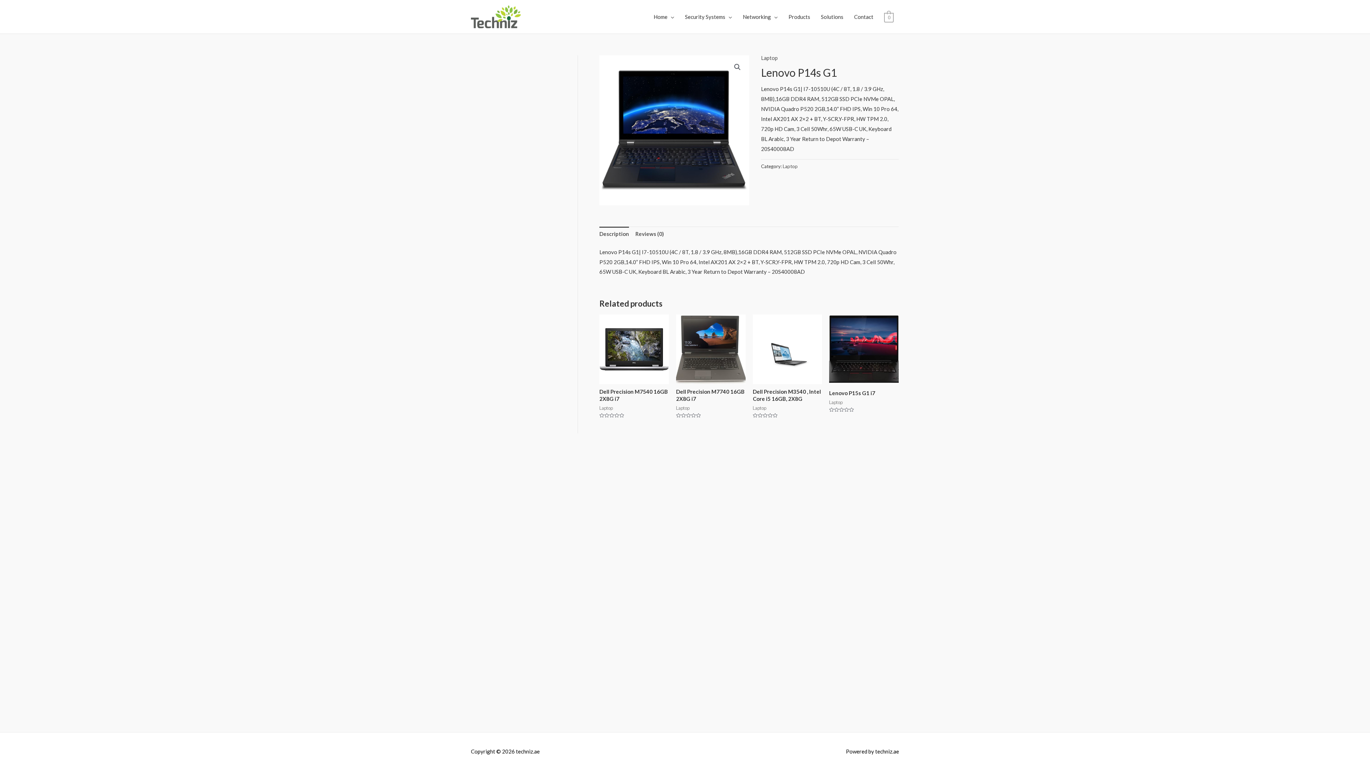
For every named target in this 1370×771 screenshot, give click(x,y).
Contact (863, 17)
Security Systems (705, 17)
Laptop (769, 58)
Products (799, 17)
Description (614, 234)
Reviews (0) (649, 234)
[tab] (614, 234)
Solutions (832, 17)
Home (661, 17)
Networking (757, 17)
